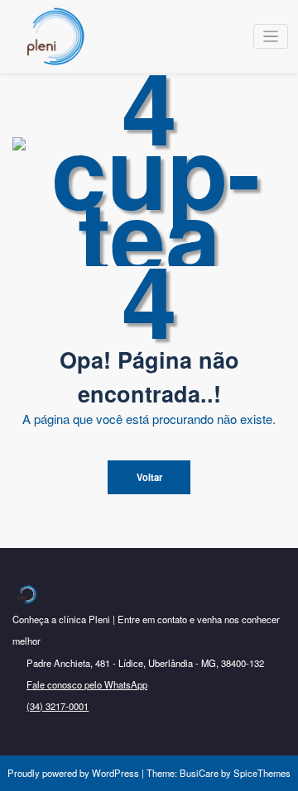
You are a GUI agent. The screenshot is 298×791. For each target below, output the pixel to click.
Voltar (149, 477)
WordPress (115, 772)
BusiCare (200, 772)
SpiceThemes (261, 772)
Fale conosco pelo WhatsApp (86, 684)
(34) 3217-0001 (57, 705)
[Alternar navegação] (271, 37)
